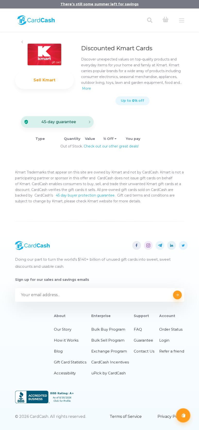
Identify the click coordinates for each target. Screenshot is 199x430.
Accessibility (65, 373)
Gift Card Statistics (70, 362)
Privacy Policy (171, 416)
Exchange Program (109, 351)
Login (164, 340)
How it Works (66, 340)
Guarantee (143, 340)
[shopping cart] (165, 20)
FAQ (138, 329)
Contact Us (144, 351)
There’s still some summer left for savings (99, 4)
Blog (58, 351)
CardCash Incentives (110, 362)
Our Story (62, 329)
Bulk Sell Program (107, 340)
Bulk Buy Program (108, 329)
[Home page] (36, 24)
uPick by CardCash (108, 373)
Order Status (170, 329)
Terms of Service (126, 416)
